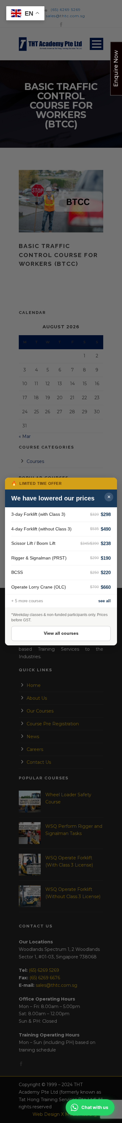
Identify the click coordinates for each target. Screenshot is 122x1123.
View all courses (61, 633)
